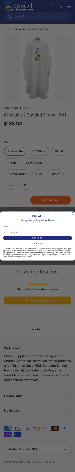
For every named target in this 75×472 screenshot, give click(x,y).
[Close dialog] (73, 213)
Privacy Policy (20, 257)
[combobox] (6, 232)
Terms (29, 257)
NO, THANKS (37, 243)
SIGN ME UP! (37, 238)
